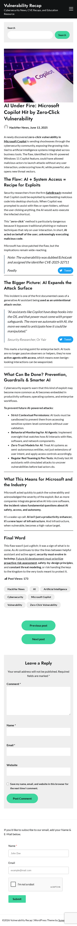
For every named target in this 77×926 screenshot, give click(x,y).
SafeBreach (53, 192)
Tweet (67, 270)
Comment (14, 684)
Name (11, 725)
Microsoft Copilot (15, 141)
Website (12, 765)
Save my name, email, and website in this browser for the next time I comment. (39, 786)
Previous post (38, 625)
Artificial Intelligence (55, 589)
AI (34, 589)
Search (11, 27)
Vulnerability (15, 604)
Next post (38, 639)
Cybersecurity (15, 596)
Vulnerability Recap (22, 5)
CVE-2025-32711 (56, 262)
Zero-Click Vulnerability (43, 604)
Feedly (11, 270)
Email (11, 745)
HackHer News (16, 589)
